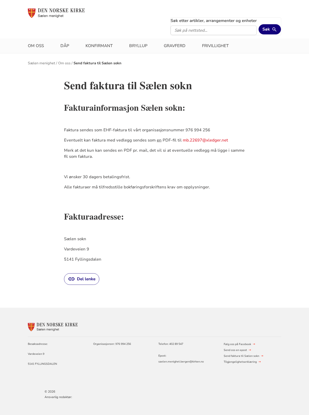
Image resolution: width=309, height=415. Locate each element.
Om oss (36, 45)
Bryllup (138, 45)
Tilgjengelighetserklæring (240, 362)
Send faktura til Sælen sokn (97, 63)
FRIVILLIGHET (215, 45)
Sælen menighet (41, 63)
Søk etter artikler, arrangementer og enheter (214, 20)
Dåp (64, 45)
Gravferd (174, 45)
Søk (266, 29)
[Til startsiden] (56, 13)
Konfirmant (99, 45)
